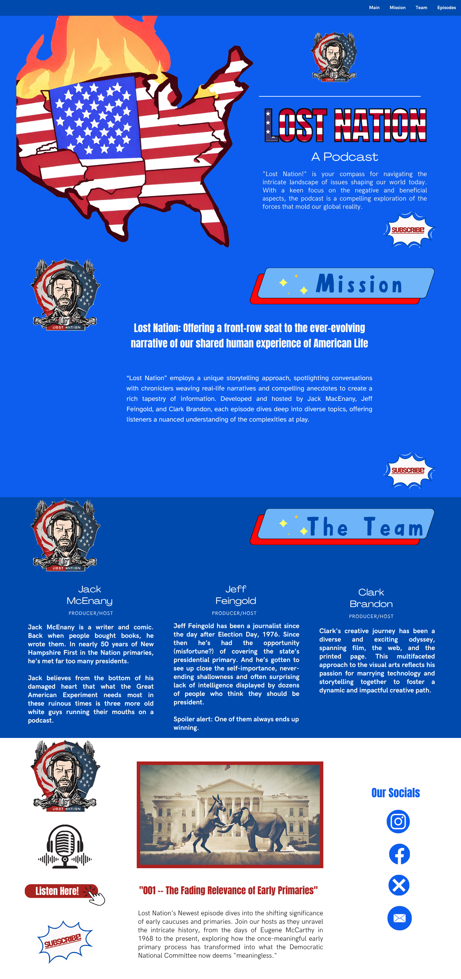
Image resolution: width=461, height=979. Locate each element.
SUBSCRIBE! (407, 229)
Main (374, 8)
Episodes (446, 8)
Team (421, 8)
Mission (397, 8)
